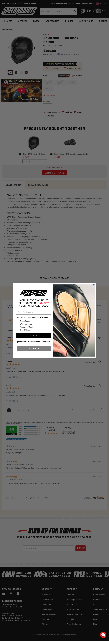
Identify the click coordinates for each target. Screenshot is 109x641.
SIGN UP (33, 336)
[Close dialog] (94, 285)
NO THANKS (34, 348)
